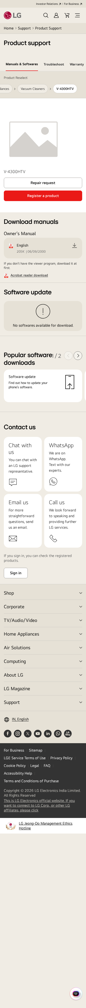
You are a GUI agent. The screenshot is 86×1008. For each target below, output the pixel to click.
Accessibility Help (18, 773)
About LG (13, 675)
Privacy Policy (61, 758)
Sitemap (35, 750)
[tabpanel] (43, 241)
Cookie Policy (15, 765)
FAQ (47, 765)
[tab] (22, 65)
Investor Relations (47, 4)
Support (24, 28)
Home (9, 28)
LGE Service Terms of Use (25, 758)
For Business (71, 4)
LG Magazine (17, 688)
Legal (34, 765)
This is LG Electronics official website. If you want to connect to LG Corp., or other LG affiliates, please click (39, 805)
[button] (46, 15)
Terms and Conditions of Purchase (31, 781)
